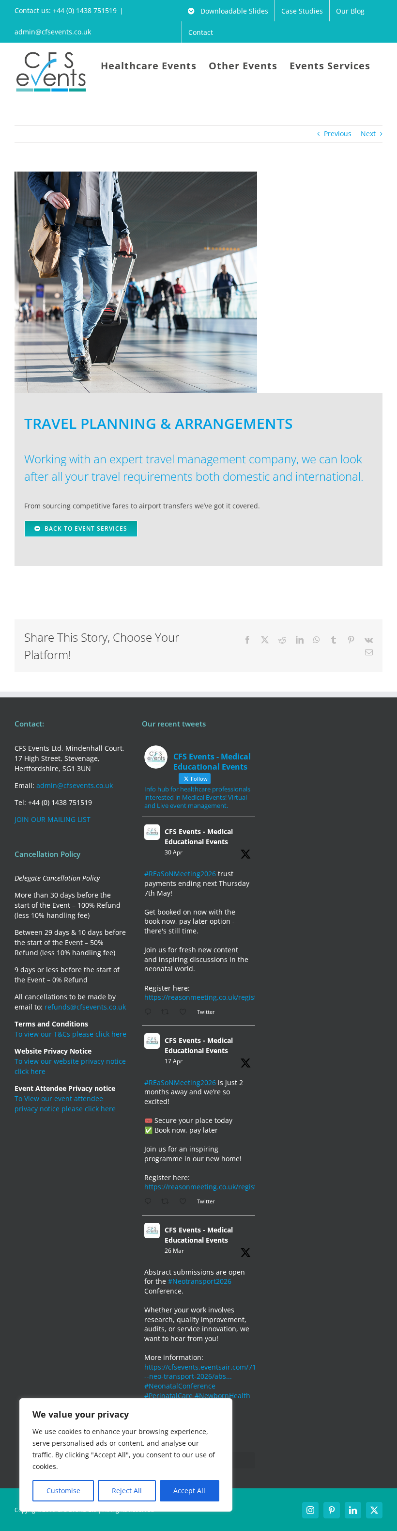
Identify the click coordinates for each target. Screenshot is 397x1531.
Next (368, 133)
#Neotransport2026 (199, 1281)
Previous (337, 133)
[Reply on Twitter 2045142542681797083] (150, 1202)
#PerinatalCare (168, 1395)
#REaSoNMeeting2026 (180, 873)
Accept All (189, 1490)
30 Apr (174, 852)
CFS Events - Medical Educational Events (199, 836)
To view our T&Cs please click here (70, 1034)
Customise (63, 1490)
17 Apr (174, 1061)
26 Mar (174, 1251)
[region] (125, 1455)
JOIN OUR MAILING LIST (53, 819)
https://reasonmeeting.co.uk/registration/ (211, 997)
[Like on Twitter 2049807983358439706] (186, 1012)
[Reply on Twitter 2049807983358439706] (150, 1012)
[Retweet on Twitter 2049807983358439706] (168, 1012)
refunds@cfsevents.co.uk (85, 1006)
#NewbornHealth (222, 1395)
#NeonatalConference (179, 1385)
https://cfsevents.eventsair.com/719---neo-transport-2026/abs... (203, 1371)
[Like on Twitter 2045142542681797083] (186, 1202)
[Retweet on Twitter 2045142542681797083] (168, 1202)
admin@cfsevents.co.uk (53, 31)
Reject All (127, 1490)
